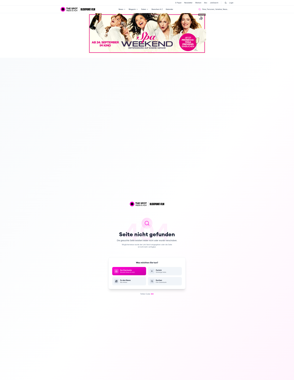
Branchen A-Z (157, 9)
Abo (205, 3)
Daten (143, 9)
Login (231, 3)
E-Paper (178, 3)
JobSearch (214, 3)
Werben (198, 3)
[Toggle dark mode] (225, 2)
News (121, 9)
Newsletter (188, 3)
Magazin (132, 9)
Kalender (169, 9)
